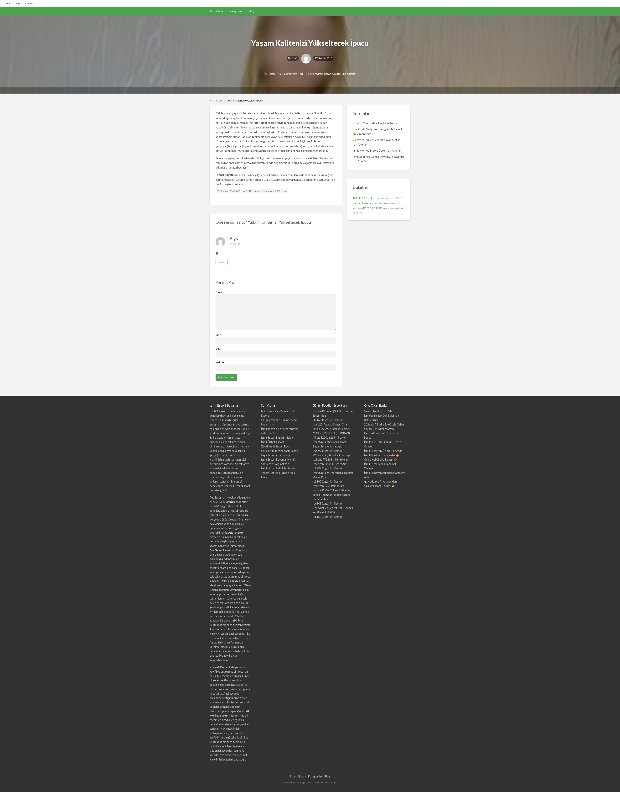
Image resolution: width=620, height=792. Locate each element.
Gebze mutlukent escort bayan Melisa (376, 140)
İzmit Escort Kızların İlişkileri (278, 437)
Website (220, 362)
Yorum (219, 292)
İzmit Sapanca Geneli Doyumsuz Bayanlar (378, 156)
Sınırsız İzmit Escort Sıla (378, 411)
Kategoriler (236, 11)
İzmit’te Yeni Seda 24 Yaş (368, 123)
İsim (218, 334)
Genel (271, 73)
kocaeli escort (372, 208)
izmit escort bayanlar (386, 198)
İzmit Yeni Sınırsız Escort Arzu (330, 464)
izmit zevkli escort (390, 203)
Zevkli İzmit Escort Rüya (275, 446)
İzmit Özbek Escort (272, 442)
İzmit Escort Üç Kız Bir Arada (383, 450)
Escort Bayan (217, 11)
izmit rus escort (376, 203)
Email (219, 348)
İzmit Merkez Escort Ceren (369, 150)
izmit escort (365, 197)
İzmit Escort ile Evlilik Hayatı (278, 468)
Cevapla (221, 262)
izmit (294, 58)
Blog (251, 11)
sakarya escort (389, 208)
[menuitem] (217, 11)
